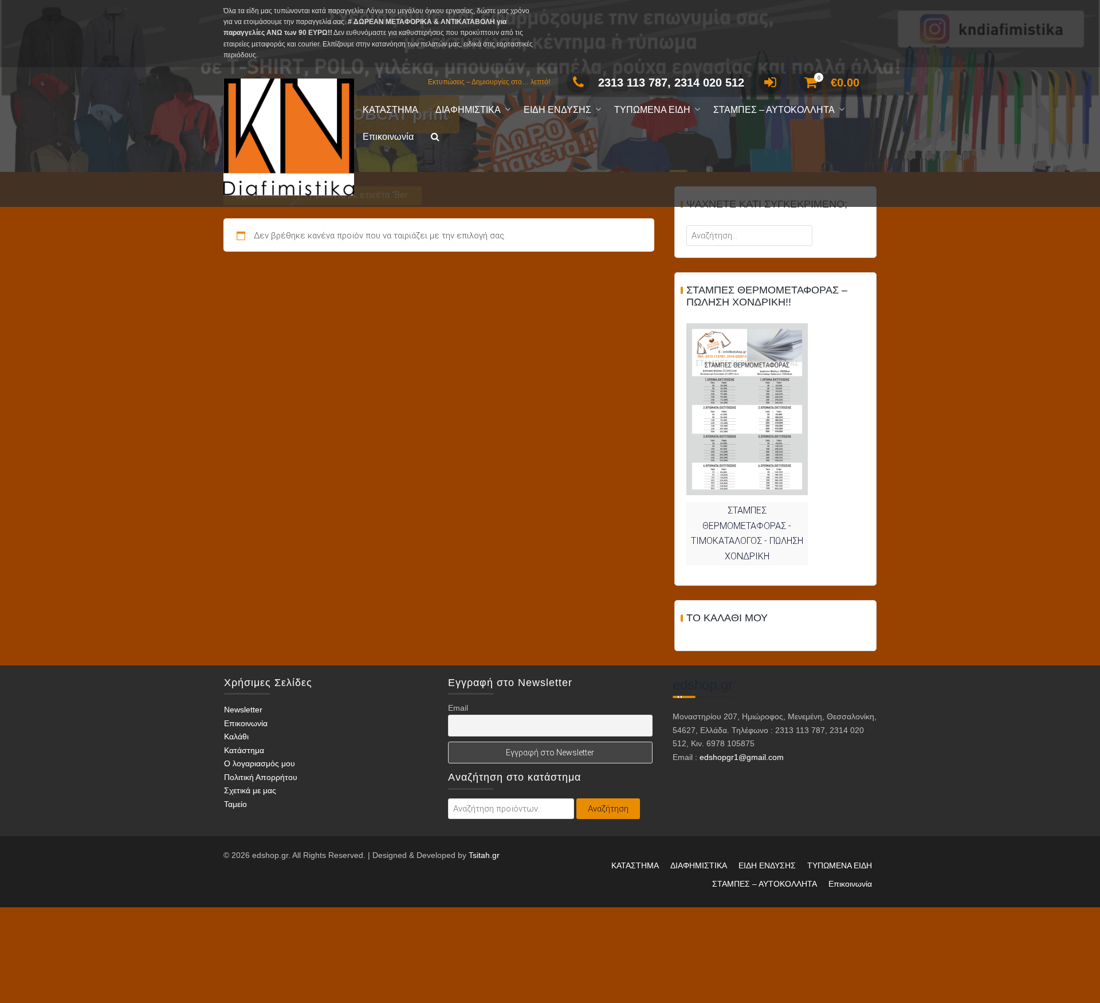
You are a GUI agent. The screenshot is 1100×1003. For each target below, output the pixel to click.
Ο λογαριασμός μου (259, 763)
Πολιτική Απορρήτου (260, 777)
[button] (435, 137)
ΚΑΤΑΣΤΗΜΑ (390, 110)
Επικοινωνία (388, 137)
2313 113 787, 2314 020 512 (671, 82)
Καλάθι (236, 736)
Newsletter (243, 709)
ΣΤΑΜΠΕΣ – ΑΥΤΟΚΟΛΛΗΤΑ (774, 110)
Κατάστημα (244, 750)
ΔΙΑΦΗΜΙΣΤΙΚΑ (468, 110)
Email (458, 707)
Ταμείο (235, 804)
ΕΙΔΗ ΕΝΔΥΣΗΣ (557, 110)
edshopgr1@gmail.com (742, 757)
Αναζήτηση (608, 809)
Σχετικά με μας (250, 790)
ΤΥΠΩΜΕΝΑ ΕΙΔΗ (652, 110)
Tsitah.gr (484, 855)
